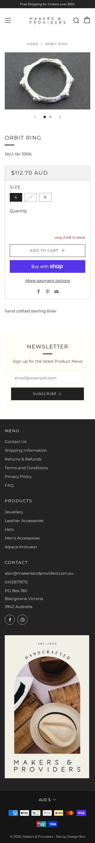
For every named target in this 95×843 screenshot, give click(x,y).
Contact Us (15, 441)
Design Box (76, 837)
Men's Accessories (22, 538)
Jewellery (14, 511)
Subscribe (45, 394)
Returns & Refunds (23, 459)
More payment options (47, 280)
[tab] (45, 117)
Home (33, 44)
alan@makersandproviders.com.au (39, 573)
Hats (9, 529)
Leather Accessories (24, 520)
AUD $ (44, 800)
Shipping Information (26, 450)
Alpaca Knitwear (21, 546)
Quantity (18, 210)
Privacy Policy (18, 476)
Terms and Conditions (26, 467)
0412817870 (16, 581)
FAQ (9, 485)
